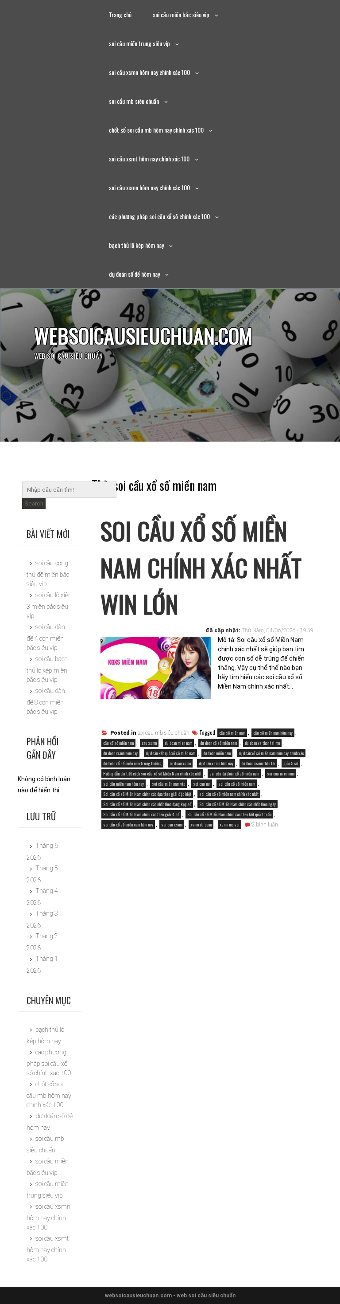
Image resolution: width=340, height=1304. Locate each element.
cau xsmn (149, 743)
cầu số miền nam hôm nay (273, 732)
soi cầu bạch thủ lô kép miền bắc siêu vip (47, 669)
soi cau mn (201, 783)
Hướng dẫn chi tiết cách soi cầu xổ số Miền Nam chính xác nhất (152, 773)
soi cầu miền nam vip (168, 783)
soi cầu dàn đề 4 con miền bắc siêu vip (46, 637)
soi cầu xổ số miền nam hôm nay (128, 824)
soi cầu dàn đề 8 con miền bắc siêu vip (46, 701)
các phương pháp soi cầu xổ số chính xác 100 (159, 216)
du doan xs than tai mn (262, 743)
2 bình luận (264, 825)
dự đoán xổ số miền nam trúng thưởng (132, 763)
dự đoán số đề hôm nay (134, 273)
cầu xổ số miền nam (118, 743)
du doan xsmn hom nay (120, 753)
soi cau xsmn (171, 824)
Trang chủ (120, 14)
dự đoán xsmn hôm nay (216, 763)
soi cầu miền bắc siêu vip (181, 14)
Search (33, 503)
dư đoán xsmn (180, 763)
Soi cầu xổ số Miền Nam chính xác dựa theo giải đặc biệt (147, 794)
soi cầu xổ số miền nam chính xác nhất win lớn (200, 567)
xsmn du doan (201, 824)
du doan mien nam (178, 743)
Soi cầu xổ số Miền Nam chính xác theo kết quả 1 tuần (229, 814)
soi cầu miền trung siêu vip (139, 43)
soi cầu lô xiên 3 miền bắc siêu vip (49, 605)
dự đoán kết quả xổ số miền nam (170, 753)
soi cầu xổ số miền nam (236, 783)
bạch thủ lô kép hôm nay (136, 245)
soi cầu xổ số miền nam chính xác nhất (229, 794)
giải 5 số (290, 763)
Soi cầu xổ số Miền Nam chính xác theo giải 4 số (141, 814)
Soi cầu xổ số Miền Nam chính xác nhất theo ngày (237, 804)
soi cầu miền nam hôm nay (123, 783)
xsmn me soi (230, 824)
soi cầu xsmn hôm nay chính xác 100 (149, 72)
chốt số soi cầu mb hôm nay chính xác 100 (156, 129)
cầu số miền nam (232, 732)
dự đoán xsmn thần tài (258, 763)
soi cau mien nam (280, 773)
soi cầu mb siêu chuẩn (134, 101)
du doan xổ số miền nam (218, 743)
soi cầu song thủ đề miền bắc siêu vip (48, 573)
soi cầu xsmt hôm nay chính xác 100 (149, 158)
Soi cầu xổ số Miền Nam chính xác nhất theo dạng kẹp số (147, 804)
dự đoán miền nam (217, 753)
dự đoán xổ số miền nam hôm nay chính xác (271, 753)
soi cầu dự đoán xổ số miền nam (234, 773)
